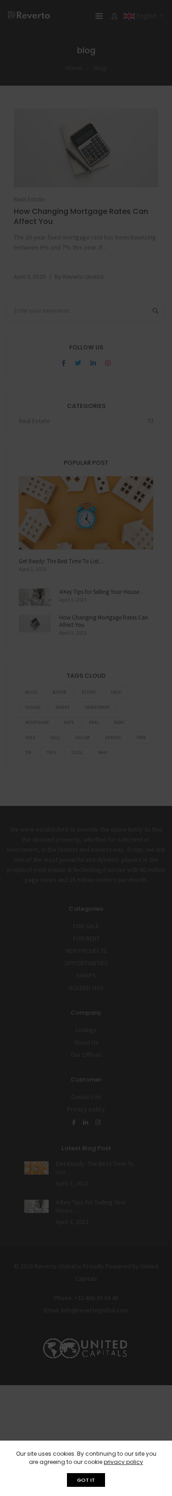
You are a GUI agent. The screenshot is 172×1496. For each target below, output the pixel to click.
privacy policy (123, 1462)
